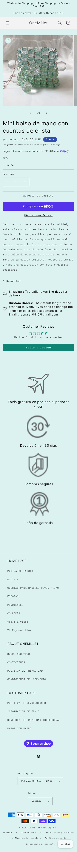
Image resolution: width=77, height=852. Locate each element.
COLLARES (13, 613)
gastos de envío (15, 145)
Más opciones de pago (38, 215)
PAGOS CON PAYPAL (20, 728)
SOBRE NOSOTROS (18, 654)
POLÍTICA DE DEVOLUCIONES (26, 703)
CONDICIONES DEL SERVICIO (26, 679)
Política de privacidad (60, 832)
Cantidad (8, 174)
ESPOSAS (13, 596)
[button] (7, 23)
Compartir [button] (14, 281)
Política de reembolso (29, 832)
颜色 (5, 158)
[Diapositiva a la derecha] (47, 113)
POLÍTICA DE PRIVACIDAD (25, 670)
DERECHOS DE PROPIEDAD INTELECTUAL (34, 720)
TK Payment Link (19, 630)
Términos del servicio (28, 838)
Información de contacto (40, 844)
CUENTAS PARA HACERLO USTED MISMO (33, 587)
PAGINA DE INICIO (20, 571)
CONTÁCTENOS (16, 662)
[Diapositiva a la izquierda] (30, 113)
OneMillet (34, 828)
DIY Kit (13, 579)
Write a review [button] (38, 347)
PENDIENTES (15, 604)
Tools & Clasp (17, 621)
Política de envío (55, 838)
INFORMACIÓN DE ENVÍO (23, 711)
